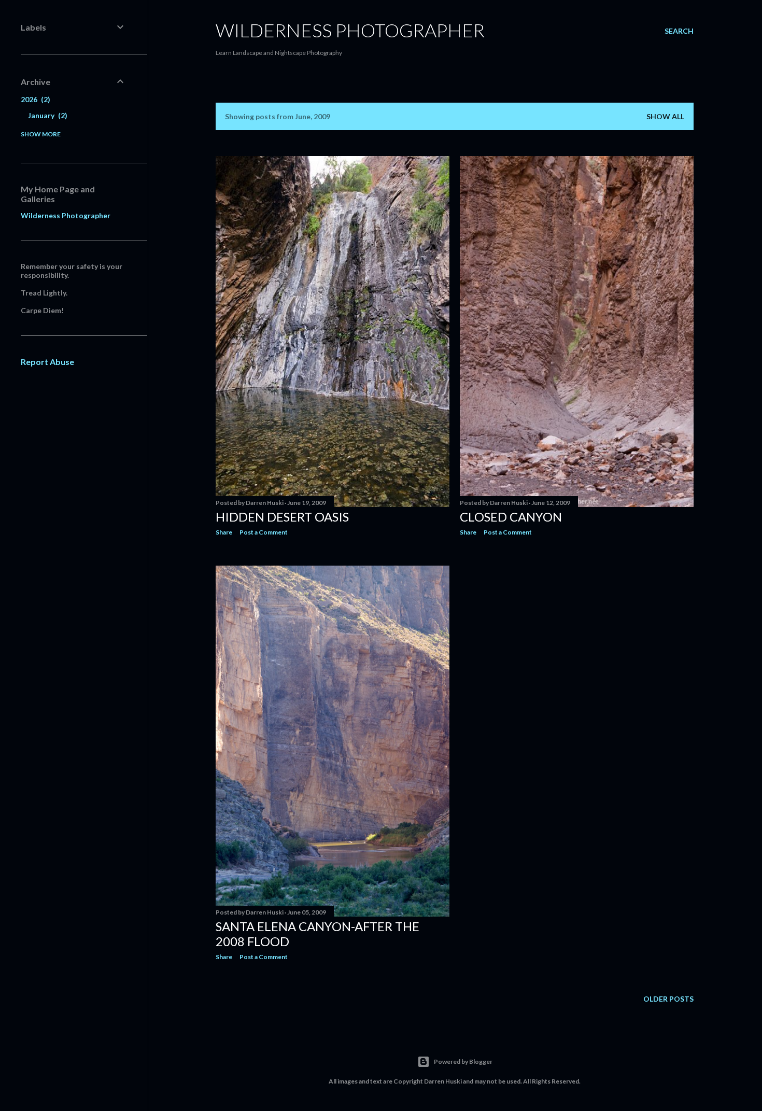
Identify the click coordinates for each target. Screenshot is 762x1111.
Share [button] (224, 532)
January (46, 115)
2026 (34, 99)
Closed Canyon (511, 516)
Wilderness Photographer (350, 30)
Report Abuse (47, 362)
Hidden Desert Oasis (282, 516)
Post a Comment (263, 532)
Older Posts (668, 998)
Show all (665, 116)
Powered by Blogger (463, 1061)
